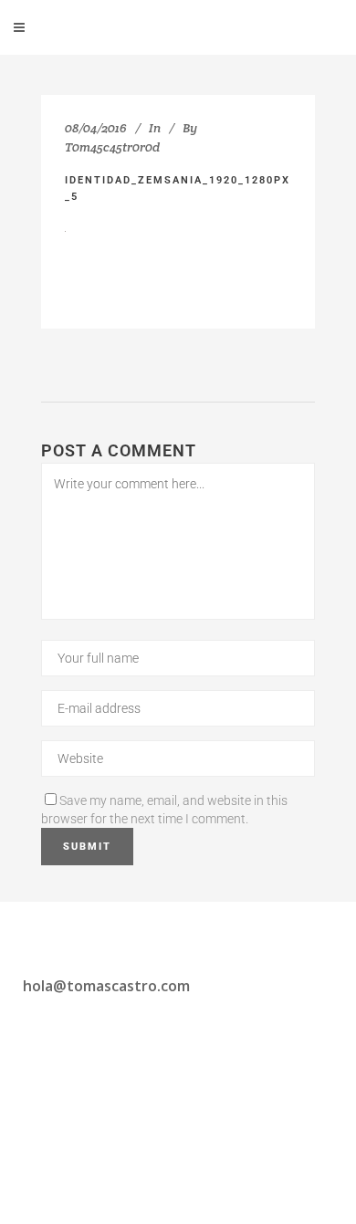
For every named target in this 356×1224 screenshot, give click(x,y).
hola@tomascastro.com (106, 986)
